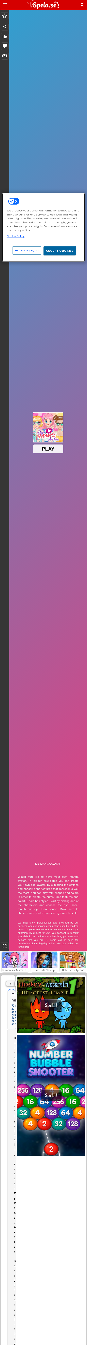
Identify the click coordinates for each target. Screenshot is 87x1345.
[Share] (4, 26)
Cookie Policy (15, 236)
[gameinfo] (4, 56)
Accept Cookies (60, 251)
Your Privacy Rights (27, 250)
